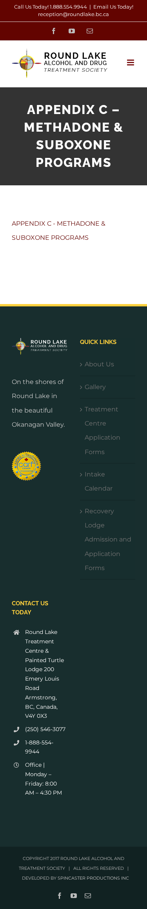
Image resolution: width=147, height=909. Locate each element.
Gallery (95, 387)
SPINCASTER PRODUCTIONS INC (93, 878)
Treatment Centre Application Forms (102, 431)
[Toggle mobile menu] (131, 62)
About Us (99, 364)
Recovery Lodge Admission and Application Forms (108, 539)
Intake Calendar (99, 481)
